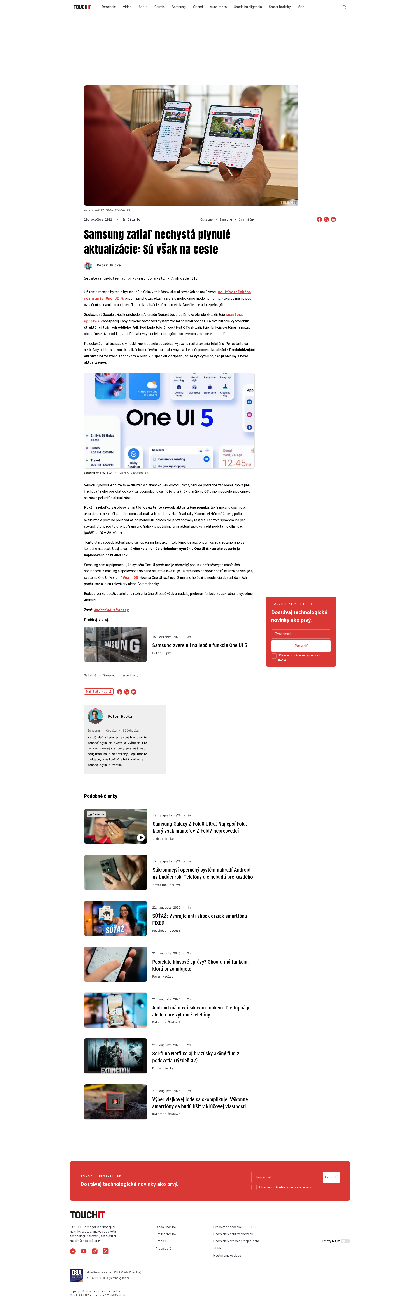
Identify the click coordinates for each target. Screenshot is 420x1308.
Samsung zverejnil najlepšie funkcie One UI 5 (199, 645)
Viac (301, 7)
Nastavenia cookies (227, 1255)
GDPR (217, 1248)
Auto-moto (218, 7)
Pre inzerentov (166, 1234)
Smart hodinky (280, 7)
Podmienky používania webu (233, 1234)
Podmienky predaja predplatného (237, 1241)
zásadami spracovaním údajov (292, 1187)
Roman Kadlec (162, 976)
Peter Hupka (109, 265)
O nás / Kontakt (167, 1227)
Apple (142, 7)
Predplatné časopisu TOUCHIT (235, 1227)
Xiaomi (198, 7)
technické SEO (81, 1295)
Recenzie (109, 7)
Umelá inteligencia (248, 7)
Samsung (179, 7)
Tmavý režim (331, 1241)
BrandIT (161, 1241)
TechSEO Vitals (116, 1295)
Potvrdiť (301, 646)
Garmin (159, 7)
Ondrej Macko (163, 838)
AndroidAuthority (111, 609)
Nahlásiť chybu (96, 691)
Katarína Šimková (167, 884)
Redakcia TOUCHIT (166, 930)
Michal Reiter (163, 1068)
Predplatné (163, 1248)
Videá (127, 7)
